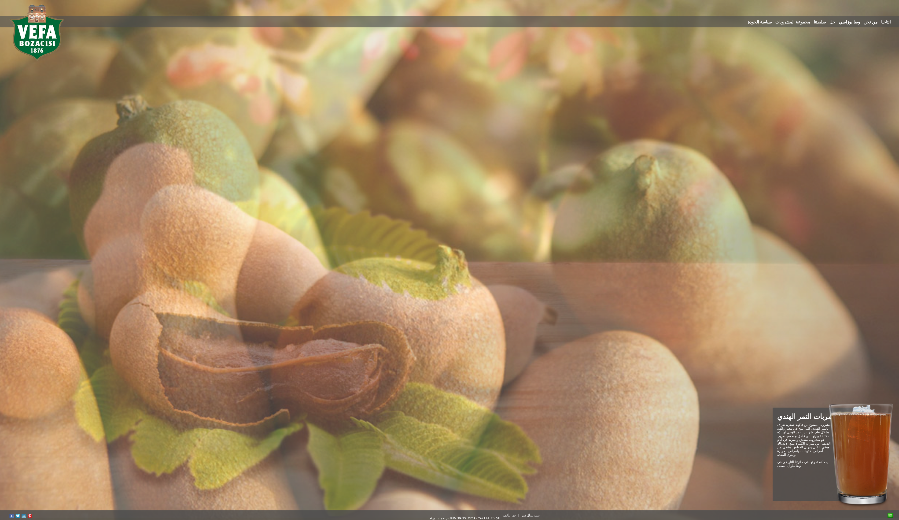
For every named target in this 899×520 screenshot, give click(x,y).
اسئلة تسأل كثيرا (530, 515)
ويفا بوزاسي (849, 22)
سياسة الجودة (760, 22)
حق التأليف (509, 515)
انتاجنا (886, 22)
